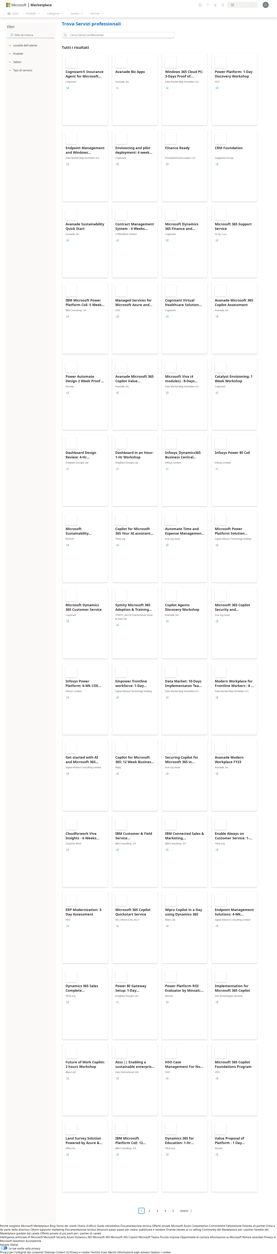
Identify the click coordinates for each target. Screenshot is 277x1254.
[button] (64, 35)
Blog (53, 1226)
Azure (70, 1237)
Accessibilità (33, 1241)
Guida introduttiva (108, 1226)
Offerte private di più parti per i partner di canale (70, 1233)
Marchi (112, 1252)
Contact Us (62, 1252)
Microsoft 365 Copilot (124, 1237)
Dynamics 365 (83, 1237)
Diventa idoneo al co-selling (183, 1229)
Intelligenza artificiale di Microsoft (21, 1237)
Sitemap (49, 1252)
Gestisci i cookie (161, 1252)
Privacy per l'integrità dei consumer (22, 1252)
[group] (68, 87)
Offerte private (161, 1226)
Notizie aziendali (252, 1237)
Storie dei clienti (66, 1226)
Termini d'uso (98, 1252)
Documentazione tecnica (135, 1226)
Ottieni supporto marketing (47, 1229)
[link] (85, 89)
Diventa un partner (254, 1226)
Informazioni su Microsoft (226, 1237)
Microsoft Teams (148, 1237)
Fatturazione (234, 1226)
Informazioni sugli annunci (133, 1252)
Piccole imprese (170, 1237)
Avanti (184, 1211)
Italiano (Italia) (9, 1244)
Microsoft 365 (101, 1237)
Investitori (19, 1241)
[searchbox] (34, 35)
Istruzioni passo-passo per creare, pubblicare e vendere (131, 1229)
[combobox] (119, 35)
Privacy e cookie (80, 1252)
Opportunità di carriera (194, 1237)
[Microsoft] (16, 5)
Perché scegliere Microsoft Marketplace (24, 1226)
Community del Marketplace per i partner (227, 1229)
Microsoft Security (55, 1237)
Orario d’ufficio (86, 1226)
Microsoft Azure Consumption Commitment (198, 1226)
